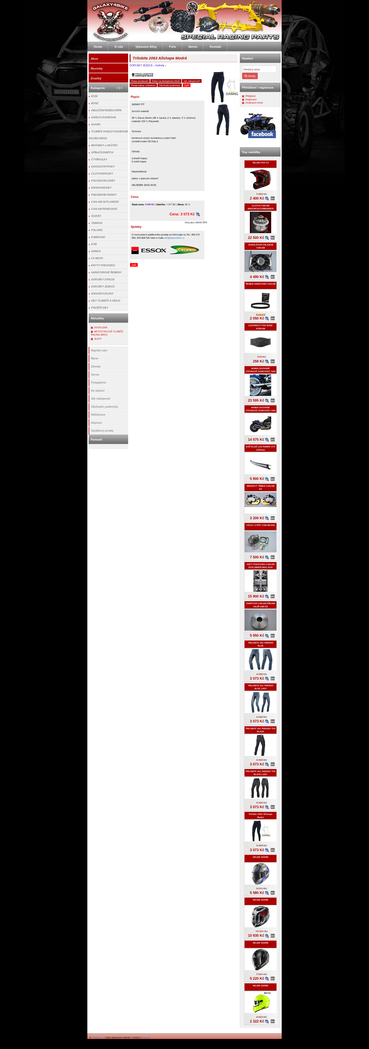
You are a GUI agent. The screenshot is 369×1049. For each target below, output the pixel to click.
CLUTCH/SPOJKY (102, 173)
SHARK (96, 124)
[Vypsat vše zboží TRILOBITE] (142, 75)
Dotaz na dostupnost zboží (166, 81)
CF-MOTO (97, 258)
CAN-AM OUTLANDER (105, 201)
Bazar (94, 358)
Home (98, 46)
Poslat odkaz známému (143, 85)
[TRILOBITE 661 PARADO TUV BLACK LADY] (272, 807)
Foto (172, 46)
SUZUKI (96, 216)
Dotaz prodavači (139, 81)
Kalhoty (159, 65)
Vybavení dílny (146, 46)
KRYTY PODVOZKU (103, 265)
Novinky (97, 68)
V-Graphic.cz (98, 1037)
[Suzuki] (241, 34)
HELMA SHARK (260, 857)
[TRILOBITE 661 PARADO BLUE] (272, 678)
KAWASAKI (98, 237)
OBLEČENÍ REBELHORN (106, 110)
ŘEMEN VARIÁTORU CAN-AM (260, 284)
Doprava (96, 422)
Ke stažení (98, 390)
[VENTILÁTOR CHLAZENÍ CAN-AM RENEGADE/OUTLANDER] (272, 277)
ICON (94, 96)
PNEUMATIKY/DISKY (104, 194)
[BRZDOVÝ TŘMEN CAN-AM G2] (272, 518)
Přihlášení (250, 96)
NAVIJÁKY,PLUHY (102, 293)
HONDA (96, 251)
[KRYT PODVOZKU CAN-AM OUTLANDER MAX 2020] (272, 596)
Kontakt (215, 46)
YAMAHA (96, 223)
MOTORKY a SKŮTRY (104, 145)
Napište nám (99, 350)
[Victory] (269, 34)
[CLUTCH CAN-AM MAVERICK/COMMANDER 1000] (272, 237)
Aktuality (97, 318)
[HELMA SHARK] (272, 892)
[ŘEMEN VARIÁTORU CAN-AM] (272, 318)
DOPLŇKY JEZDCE (141, 65)
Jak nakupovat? (191, 81)
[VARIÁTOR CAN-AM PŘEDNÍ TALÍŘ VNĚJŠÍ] (272, 635)
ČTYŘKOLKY (99, 159)
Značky (96, 78)
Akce (94, 58)
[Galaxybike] (210, 9)
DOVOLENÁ (100, 327)
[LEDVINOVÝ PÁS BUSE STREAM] (272, 361)
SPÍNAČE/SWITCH (102, 152)
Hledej (251, 76)
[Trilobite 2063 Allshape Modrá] (272, 850)
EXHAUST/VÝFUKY (103, 166)
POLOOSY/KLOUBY (103, 180)
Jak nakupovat (100, 398)
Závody (96, 366)
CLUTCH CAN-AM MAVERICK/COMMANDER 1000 (261, 208)
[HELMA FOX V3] (272, 198)
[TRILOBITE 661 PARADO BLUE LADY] (272, 721)
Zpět (186, 85)
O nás (118, 46)
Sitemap (146, 1037)
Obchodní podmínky (169, 85)
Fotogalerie (98, 382)
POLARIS (96, 230)
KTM (94, 244)
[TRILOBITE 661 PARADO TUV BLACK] (272, 764)
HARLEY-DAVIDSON (103, 117)
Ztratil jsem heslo (254, 102)
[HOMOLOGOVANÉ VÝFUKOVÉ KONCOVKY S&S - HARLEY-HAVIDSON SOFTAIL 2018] (272, 400)
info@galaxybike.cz (174, 238)
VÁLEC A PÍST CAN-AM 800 (260, 525)
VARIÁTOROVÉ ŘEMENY (106, 272)
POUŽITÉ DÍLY (99, 307)
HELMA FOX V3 (261, 162)
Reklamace (98, 414)
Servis (95, 374)
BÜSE (94, 103)
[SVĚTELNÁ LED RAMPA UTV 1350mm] (272, 479)
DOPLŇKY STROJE (103, 279)
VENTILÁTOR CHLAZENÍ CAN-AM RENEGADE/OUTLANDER (260, 248)
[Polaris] (205, 34)
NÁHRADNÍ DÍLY (101, 187)
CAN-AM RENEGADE (104, 208)
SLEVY (97, 338)
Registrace (251, 99)
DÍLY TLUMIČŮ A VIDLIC (105, 300)
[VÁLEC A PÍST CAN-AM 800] (272, 557)
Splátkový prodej (102, 430)
